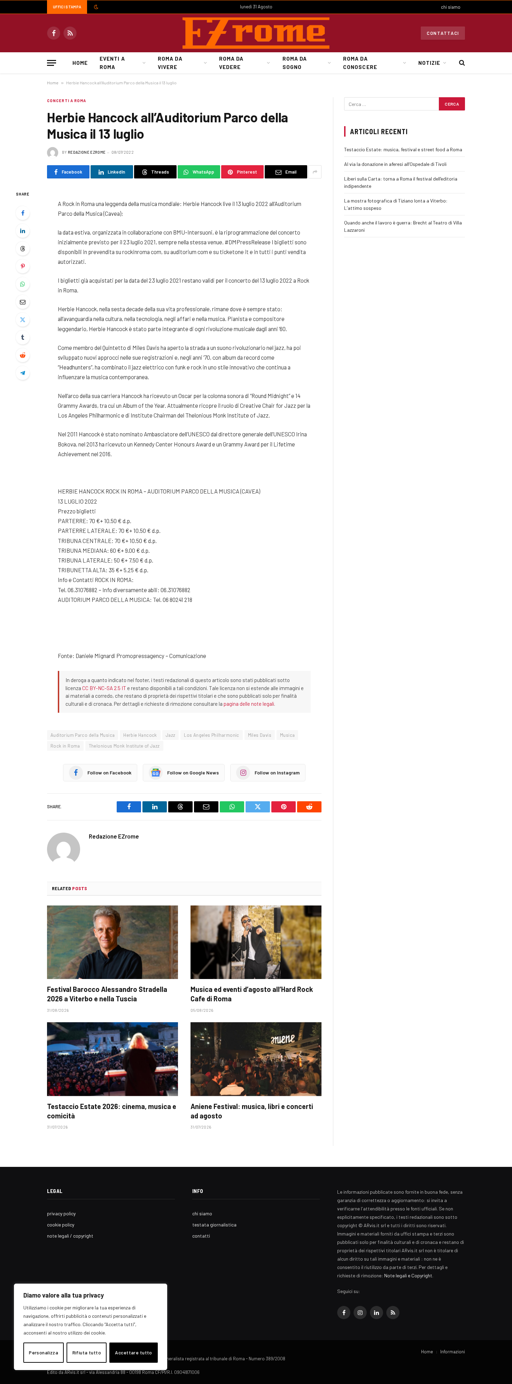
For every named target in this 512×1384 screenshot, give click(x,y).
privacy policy (61, 1213)
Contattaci (443, 33)
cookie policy (60, 1225)
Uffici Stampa (67, 7)
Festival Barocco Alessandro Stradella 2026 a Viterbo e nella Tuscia (107, 994)
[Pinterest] (23, 266)
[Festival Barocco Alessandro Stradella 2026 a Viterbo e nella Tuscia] (112, 942)
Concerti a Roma (66, 100)
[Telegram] (23, 373)
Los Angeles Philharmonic (211, 735)
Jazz (171, 735)
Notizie (429, 63)
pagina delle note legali (249, 704)
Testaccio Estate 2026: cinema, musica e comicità (111, 1111)
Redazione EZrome (87, 152)
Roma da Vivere (170, 62)
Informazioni (452, 1351)
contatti (201, 1236)
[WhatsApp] (23, 284)
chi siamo (450, 7)
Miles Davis (259, 735)
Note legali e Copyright (408, 1275)
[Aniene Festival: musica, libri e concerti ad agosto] (256, 1059)
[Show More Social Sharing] (314, 171)
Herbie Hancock (140, 735)
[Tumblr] (23, 337)
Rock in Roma (65, 746)
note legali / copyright (70, 1236)
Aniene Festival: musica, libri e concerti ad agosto (252, 1111)
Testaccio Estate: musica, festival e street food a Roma (403, 149)
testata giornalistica (214, 1225)
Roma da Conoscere (360, 62)
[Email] (23, 302)
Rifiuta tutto (86, 1352)
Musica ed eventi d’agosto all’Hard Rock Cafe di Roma (252, 994)
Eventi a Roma (112, 62)
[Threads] (23, 248)
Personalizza (43, 1352)
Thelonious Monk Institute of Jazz (124, 746)
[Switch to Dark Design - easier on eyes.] (95, 7)
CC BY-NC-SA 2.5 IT (104, 688)
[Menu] (51, 63)
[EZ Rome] (256, 33)
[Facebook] (23, 213)
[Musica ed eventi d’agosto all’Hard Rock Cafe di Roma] (256, 942)
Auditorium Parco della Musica (83, 735)
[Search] (461, 63)
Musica (287, 735)
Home (80, 63)
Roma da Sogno (294, 62)
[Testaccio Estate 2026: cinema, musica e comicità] (112, 1059)
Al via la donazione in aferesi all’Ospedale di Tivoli (395, 164)
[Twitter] (23, 320)
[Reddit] (23, 355)
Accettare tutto (133, 1352)
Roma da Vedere (231, 62)
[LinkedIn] (23, 231)
